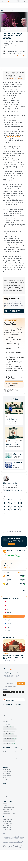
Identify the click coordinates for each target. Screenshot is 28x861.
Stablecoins (17, 715)
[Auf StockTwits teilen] (21, 506)
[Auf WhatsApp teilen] (11, 499)
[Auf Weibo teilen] (8, 506)
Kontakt (5, 787)
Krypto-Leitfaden (7, 771)
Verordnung (10, 9)
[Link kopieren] (4, 513)
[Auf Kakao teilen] (8, 509)
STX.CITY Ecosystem (10, 736)
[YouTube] (4, 695)
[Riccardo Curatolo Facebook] (18, 490)
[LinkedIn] (17, 692)
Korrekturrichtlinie (7, 821)
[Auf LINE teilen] (4, 506)
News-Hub (5, 749)
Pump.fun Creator (9, 743)
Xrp (4, 755)
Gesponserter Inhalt (7, 829)
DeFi (16, 711)
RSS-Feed (5, 798)
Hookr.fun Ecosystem (10, 738)
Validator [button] (18, 135)
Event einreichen (6, 811)
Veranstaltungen (18, 760)
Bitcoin (4, 751)
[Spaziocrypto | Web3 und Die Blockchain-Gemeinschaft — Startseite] (14, 669)
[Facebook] (4, 692)
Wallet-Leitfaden (6, 773)
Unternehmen (18, 751)
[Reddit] (23, 692)
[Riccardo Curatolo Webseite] (21, 490)
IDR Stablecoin (9, 726)
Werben (5, 803)
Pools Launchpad (9, 741)
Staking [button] (20, 93)
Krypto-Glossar (6, 777)
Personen (17, 753)
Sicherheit (6, 653)
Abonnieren (11, 544)
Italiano (8, 601)
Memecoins (17, 713)
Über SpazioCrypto (7, 785)
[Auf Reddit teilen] (21, 499)
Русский (9, 623)
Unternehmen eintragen (8, 807)
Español (8, 609)
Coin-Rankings (6, 707)
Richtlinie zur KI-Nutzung (16, 78)
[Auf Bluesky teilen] (8, 503)
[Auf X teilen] (4, 499)
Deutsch (9, 616)
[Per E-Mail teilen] (15, 506)
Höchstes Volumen (7, 713)
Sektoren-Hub (18, 707)
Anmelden (6, 391)
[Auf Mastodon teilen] (18, 506)
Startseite (3, 9)
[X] (7, 692)
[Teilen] (21, 509)
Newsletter (5, 779)
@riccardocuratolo (8, 490)
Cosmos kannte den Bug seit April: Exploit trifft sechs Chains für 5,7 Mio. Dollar (13, 657)
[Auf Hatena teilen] (11, 509)
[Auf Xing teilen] (11, 506)
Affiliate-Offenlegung (7, 827)
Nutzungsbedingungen (8, 847)
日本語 (8, 630)
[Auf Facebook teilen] (8, 499)
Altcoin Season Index (7, 719)
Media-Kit (5, 805)
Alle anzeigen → (21, 572)
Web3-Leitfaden (6, 769)
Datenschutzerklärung (18, 847)
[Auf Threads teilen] (11, 503)
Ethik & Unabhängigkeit (8, 823)
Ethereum (5, 753)
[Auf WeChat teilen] (18, 509)
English (8, 605)
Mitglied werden (6, 792)
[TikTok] (20, 692)
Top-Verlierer (6, 711)
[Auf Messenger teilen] (4, 509)
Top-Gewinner (6, 709)
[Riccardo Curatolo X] (15, 490)
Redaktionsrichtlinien (7, 819)
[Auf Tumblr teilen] (18, 503)
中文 (8, 627)
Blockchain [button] (10, 135)
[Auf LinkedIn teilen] (18, 499)
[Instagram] (10, 692)
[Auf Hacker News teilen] (4, 503)
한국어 (8, 620)
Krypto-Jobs (18, 758)
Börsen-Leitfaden (7, 775)
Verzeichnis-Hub (19, 749)
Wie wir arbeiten (21, 55)
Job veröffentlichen (7, 809)
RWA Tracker (6, 721)
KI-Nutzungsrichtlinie (7, 825)
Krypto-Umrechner (7, 717)
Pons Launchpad (9, 731)
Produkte (17, 755)
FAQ (4, 790)
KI (15, 709)
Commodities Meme (10, 729)
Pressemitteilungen (7, 764)
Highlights (5, 715)
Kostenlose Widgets (7, 794)
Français (9, 612)
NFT (4, 760)
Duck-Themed (8, 733)
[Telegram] (13, 692)
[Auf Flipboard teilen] (15, 509)
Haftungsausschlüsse (7, 796)
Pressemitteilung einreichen (9, 813)
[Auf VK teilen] (21, 503)
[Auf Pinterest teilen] (15, 503)
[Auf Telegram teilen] (15, 499)
